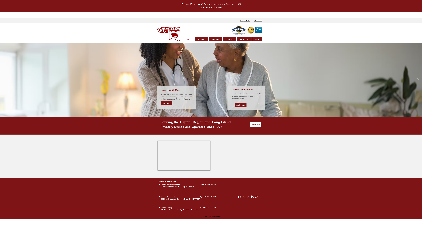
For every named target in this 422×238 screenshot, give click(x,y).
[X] (243, 197)
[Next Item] (418, 80)
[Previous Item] (4, 80)
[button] (201, 39)
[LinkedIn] (252, 197)
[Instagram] (248, 197)
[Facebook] (239, 197)
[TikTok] (256, 197)
